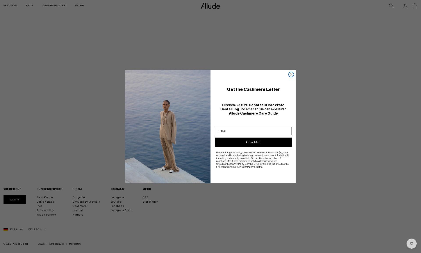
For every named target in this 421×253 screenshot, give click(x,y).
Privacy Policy (246, 167)
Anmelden (253, 142)
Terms (259, 167)
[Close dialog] (291, 74)
